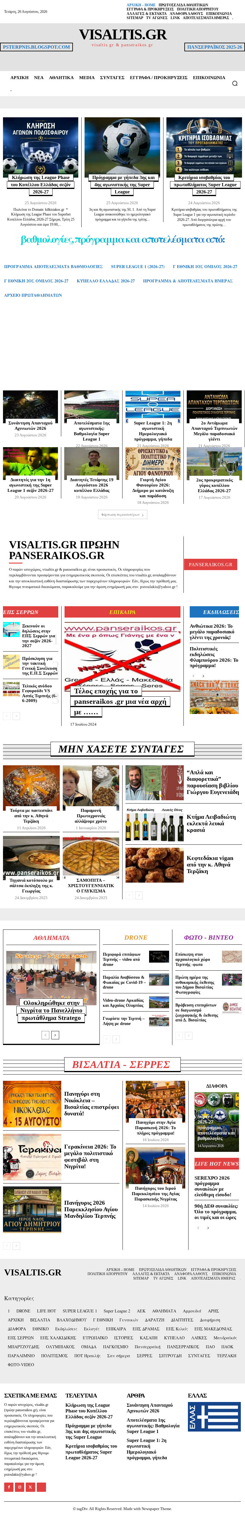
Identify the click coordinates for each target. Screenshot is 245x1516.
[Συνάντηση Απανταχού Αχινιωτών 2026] (30, 406)
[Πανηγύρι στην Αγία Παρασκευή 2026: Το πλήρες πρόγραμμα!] (155, 1102)
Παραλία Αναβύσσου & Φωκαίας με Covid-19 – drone (124, 982)
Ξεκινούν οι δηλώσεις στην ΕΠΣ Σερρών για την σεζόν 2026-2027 (38, 636)
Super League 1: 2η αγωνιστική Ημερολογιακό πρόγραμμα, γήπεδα (153, 431)
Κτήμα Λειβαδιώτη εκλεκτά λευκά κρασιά (211, 823)
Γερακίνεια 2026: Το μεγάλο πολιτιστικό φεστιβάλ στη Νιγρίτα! (90, 1156)
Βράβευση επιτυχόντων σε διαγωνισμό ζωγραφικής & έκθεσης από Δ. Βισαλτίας (196, 1012)
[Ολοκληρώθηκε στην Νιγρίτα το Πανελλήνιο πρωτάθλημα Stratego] (51, 978)
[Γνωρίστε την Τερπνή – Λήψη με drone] (159, 1020)
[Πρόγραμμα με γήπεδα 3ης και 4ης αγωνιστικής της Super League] (122, 147)
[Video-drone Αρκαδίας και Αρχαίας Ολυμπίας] (159, 1002)
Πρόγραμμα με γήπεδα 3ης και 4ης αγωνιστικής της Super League (123, 184)
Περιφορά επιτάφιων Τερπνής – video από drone (121, 959)
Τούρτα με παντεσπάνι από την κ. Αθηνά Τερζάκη (31, 816)
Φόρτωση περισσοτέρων (120, 514)
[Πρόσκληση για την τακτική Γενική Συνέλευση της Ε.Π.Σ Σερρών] (11, 662)
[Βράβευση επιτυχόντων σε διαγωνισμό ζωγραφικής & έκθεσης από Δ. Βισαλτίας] (232, 1007)
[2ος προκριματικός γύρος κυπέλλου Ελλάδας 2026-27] (214, 463)
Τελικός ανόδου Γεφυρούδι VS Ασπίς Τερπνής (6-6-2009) (39, 693)
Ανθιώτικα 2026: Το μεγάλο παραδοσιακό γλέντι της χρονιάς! (212, 631)
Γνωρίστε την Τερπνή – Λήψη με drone (124, 1021)
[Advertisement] (122, 350)
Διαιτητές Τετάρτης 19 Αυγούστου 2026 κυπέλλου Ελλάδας (92, 485)
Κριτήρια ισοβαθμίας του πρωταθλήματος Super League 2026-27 (205, 184)
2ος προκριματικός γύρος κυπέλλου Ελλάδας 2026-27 (214, 485)
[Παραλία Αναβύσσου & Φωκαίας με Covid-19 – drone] (159, 980)
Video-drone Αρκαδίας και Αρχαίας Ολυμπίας (123, 1003)
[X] (30, 1487)
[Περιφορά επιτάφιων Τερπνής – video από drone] (159, 957)
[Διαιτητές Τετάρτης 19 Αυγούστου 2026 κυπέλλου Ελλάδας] (91, 463)
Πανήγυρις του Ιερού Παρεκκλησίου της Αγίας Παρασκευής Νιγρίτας (156, 1193)
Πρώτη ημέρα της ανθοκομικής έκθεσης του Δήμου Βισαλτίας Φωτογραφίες (194, 985)
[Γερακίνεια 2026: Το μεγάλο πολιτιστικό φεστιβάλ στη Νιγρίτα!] (32, 1157)
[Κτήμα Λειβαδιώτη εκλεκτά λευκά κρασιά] (154, 824)
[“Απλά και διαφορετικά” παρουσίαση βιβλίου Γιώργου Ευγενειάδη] (154, 782)
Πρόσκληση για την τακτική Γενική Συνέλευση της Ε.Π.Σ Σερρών (40, 666)
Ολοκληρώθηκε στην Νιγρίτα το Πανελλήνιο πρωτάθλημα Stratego (51, 1010)
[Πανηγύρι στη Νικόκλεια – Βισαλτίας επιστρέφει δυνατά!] (32, 1104)
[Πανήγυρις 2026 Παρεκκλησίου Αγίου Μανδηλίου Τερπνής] (32, 1209)
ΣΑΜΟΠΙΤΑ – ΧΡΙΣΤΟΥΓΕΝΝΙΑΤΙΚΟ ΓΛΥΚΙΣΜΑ (91, 885)
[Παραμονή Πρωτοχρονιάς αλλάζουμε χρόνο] (91, 788)
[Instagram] (19, 1487)
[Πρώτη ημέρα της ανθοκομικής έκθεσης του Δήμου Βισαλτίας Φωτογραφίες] (232, 980)
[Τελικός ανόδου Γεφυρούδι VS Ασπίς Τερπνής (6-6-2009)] (11, 689)
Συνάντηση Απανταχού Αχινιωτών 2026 (30, 426)
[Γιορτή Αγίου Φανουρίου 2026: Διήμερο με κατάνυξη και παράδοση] (152, 463)
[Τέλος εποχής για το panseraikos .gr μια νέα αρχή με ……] (122, 657)
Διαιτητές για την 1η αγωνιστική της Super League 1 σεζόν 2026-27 (30, 485)
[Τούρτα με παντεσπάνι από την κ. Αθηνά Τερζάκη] (31, 788)
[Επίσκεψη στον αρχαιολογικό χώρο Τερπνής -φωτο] (232, 957)
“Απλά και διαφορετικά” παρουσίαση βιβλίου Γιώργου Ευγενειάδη (213, 782)
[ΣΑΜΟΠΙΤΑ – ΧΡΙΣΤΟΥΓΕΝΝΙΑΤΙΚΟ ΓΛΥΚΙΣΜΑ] (91, 858)
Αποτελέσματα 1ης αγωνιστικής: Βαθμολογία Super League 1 (92, 431)
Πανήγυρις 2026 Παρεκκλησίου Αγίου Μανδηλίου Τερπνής (91, 1209)
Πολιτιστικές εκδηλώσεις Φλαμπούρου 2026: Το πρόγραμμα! (214, 657)
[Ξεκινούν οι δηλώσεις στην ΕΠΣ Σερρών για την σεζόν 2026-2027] (11, 629)
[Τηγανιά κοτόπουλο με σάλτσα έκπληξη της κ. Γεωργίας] (31, 858)
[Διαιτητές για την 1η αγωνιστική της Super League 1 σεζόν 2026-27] (30, 463)
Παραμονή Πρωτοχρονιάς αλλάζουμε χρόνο (91, 816)
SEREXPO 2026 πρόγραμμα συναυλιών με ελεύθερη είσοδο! (213, 1186)
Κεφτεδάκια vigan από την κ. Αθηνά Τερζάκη (210, 864)
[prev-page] (6, 716)
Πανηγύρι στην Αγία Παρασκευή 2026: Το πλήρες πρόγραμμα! (155, 1127)
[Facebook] (8, 1487)
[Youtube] (41, 1487)
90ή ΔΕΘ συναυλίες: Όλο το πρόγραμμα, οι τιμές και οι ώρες (216, 1211)
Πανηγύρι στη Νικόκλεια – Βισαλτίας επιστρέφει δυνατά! (91, 1103)
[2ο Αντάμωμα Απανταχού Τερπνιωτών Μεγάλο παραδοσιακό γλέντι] (214, 406)
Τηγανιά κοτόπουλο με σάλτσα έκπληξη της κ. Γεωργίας (31, 885)
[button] (235, 83)
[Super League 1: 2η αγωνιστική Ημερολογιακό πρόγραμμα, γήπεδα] (152, 406)
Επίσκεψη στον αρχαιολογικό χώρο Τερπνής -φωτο (192, 959)
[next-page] (16, 716)
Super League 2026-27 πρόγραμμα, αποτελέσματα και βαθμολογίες (216, 1127)
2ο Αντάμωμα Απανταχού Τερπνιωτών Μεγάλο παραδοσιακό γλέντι (214, 431)
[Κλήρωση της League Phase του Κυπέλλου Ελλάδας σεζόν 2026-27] (40, 147)
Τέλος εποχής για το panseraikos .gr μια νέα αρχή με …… (120, 701)
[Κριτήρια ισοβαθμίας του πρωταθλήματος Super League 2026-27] (204, 147)
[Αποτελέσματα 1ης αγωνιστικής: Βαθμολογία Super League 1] (91, 406)
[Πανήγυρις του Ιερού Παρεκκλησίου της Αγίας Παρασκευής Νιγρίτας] (155, 1168)
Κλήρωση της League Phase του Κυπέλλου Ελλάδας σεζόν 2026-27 (41, 184)
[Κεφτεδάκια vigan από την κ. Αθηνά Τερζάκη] (154, 865)
